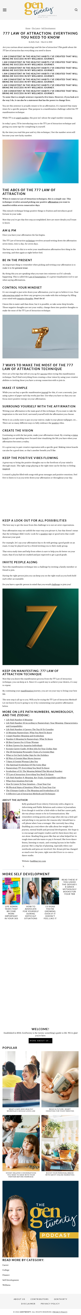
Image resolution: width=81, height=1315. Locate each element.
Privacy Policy (50, 1304)
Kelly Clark (35, 42)
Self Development (48, 28)
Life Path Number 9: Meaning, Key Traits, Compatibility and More (36, 778)
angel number (22, 118)
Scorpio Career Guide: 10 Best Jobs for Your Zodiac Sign (31, 749)
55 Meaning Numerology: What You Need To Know (29, 733)
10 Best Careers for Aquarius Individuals (24, 745)
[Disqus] (40, 947)
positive (55, 423)
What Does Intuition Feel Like (19, 781)
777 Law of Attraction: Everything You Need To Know (30, 774)
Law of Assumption (37, 277)
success (43, 374)
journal (45, 392)
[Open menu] (4, 10)
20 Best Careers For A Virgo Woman (22, 742)
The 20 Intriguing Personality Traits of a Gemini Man (30, 752)
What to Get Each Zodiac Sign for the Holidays (27, 755)
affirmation (53, 202)
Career (5, 1265)
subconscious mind (11, 295)
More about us (39, 1041)
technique (30, 241)
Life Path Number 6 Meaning (19, 720)
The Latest (36, 28)
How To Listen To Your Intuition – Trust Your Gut (28, 784)
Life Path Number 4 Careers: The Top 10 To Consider (30, 729)
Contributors (40, 1299)
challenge (55, 584)
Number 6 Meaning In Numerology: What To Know (29, 739)
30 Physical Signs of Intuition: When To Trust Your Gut (31, 787)
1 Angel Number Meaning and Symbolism (25, 736)
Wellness (6, 1285)
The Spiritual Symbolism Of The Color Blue (26, 765)
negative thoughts (25, 299)
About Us (19, 1299)
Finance (6, 1275)
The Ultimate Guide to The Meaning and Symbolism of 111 (32, 791)
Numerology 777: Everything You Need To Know (27, 768)
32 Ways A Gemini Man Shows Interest (23, 758)
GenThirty (60, 1299)
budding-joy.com (38, 861)
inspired (6, 469)
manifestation (27, 691)
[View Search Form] (76, 9)
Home (27, 28)
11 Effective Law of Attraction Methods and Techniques (30, 794)
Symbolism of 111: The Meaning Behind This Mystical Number (34, 771)
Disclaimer (28, 1304)
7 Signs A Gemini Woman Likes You (22, 762)
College (5, 1270)
